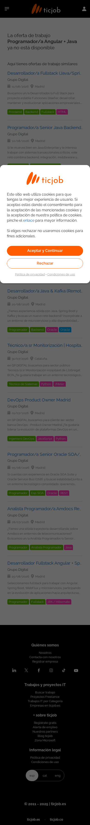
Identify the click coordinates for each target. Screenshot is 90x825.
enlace (28, 220)
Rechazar (45, 263)
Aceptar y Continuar (45, 250)
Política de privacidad (30, 274)
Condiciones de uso (61, 274)
